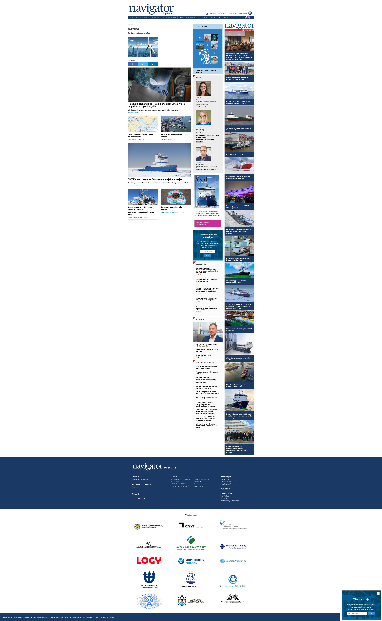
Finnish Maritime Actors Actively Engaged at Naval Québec (237, 78)
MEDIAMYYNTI (225, 489)
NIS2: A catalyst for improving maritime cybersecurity (236, 386)
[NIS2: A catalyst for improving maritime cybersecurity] (239, 372)
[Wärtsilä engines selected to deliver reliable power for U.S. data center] (239, 344)
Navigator (213, 13)
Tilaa (207, 255)
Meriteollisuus (155, 17)
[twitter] (143, 64)
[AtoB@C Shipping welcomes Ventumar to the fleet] (239, 270)
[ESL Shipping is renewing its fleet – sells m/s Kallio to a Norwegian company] (239, 219)
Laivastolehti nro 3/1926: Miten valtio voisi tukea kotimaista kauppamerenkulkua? (206, 418)
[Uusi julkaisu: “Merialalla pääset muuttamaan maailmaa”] (208, 49)
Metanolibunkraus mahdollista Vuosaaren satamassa (206, 387)
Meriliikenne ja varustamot (138, 17)
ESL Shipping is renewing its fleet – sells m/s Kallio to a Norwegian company (238, 231)
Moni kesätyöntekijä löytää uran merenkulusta (207, 398)
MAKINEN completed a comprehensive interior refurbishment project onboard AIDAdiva (237, 449)
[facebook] (133, 64)
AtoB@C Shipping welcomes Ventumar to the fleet (236, 282)
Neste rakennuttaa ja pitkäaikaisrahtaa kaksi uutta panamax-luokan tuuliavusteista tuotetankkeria (207, 270)
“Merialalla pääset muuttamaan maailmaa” (206, 71)
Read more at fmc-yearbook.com (203, 223)
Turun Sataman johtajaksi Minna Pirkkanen (207, 350)
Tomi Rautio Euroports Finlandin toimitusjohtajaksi (207, 345)
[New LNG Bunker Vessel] (239, 142)
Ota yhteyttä (232, 13)
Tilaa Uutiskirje (138, 499)
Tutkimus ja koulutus (205, 17)
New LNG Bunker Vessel (234, 155)
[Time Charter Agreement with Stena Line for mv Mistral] (239, 116)
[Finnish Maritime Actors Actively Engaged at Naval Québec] (239, 69)
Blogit (226, 17)
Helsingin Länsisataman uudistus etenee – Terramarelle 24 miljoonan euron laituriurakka (207, 289)
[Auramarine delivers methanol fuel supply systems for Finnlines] (239, 90)
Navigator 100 (133, 20)
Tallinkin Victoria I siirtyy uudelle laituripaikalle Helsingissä (207, 299)
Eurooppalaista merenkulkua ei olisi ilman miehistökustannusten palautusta (207, 139)
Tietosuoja (135, 494)
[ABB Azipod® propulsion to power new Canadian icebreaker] (239, 166)
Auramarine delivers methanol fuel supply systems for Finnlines (238, 102)
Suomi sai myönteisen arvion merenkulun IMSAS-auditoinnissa (207, 392)
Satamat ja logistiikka (169, 17)
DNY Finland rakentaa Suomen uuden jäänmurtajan (206, 367)
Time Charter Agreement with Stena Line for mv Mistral (238, 129)
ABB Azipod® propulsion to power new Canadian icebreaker (238, 177)
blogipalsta (205, 104)
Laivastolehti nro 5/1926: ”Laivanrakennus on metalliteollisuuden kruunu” (205, 404)
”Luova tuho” (201, 106)
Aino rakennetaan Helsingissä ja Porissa (207, 373)
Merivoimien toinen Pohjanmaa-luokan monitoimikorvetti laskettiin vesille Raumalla (207, 411)
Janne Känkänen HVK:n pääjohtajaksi (204, 356)
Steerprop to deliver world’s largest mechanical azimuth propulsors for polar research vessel (238, 306)
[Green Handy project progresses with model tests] (239, 318)
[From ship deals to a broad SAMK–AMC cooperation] (239, 192)
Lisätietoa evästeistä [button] (107, 617)
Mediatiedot (222, 13)
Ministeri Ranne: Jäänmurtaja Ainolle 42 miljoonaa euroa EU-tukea (206, 425)
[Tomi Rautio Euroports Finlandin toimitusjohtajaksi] (208, 332)
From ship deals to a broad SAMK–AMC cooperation (238, 207)
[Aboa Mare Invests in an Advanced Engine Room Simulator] (239, 246)
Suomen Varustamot (200, 133)
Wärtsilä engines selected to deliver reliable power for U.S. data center (238, 359)
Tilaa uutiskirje (242, 13)
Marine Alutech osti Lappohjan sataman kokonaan (206, 280)
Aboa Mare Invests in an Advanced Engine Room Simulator (238, 259)
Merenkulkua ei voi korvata (206, 170)
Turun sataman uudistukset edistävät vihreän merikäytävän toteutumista (206, 308)
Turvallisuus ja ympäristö (187, 17)
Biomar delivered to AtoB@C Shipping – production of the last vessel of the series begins (239, 416)
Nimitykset (217, 17)
